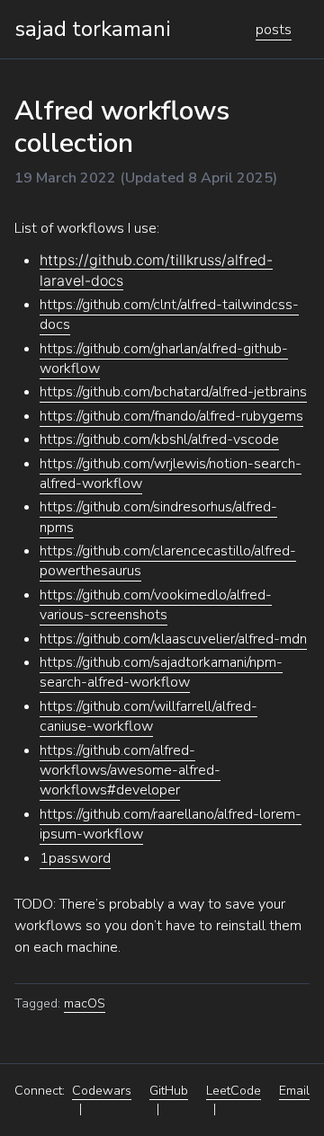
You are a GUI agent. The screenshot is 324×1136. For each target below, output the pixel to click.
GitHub (168, 1090)
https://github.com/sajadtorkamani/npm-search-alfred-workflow (161, 672)
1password (75, 858)
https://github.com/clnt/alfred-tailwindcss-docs (169, 314)
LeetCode (233, 1090)
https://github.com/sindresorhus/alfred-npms (158, 517)
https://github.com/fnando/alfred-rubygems (171, 416)
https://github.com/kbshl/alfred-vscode (159, 439)
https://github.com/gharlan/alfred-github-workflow (164, 358)
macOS (84, 1003)
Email (294, 1090)
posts (274, 30)
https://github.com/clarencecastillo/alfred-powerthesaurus (168, 561)
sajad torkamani (92, 28)
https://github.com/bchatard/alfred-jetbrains (173, 392)
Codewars (101, 1090)
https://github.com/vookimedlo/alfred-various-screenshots (156, 605)
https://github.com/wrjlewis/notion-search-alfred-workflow (171, 473)
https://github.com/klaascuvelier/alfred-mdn (173, 639)
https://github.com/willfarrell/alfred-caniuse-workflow (148, 716)
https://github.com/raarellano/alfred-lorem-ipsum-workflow (171, 824)
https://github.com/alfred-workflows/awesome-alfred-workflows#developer (130, 771)
